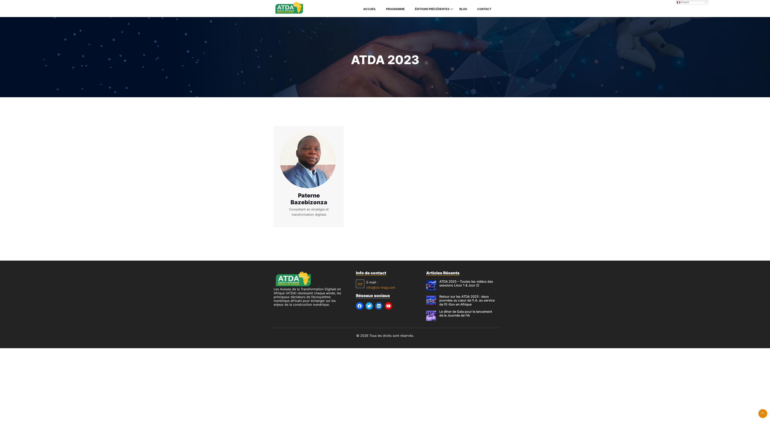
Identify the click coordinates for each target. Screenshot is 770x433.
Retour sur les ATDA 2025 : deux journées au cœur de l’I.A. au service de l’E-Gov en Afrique (467, 300)
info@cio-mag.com (380, 287)
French (684, 2)
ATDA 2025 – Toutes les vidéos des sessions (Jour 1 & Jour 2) (466, 283)
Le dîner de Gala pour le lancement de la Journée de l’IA (465, 313)
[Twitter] (369, 306)
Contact (484, 9)
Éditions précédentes (432, 9)
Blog (463, 9)
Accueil (369, 9)
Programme (395, 9)
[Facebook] (359, 306)
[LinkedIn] (378, 306)
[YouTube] (388, 306)
